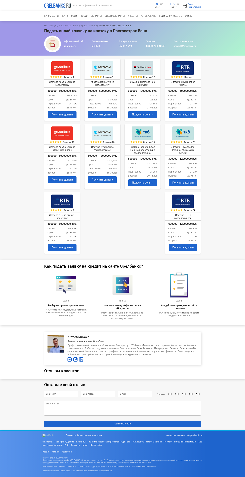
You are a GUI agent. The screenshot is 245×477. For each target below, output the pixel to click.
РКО (66, 445)
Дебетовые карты (115, 16)
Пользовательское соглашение (147, 442)
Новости (168, 442)
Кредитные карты (91, 16)
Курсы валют (51, 16)
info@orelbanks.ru (194, 435)
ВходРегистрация (194, 5)
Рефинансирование (170, 16)
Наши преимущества (64, 442)
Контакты (81, 442)
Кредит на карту (89, 25)
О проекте (47, 442)
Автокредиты (148, 16)
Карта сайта (96, 445)
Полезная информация (185, 442)
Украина (56, 452)
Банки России (70, 16)
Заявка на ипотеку (79, 445)
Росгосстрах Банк (69, 25)
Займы (188, 16)
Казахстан (67, 452)
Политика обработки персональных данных (109, 442)
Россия (45, 452)
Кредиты (133, 16)
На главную (50, 25)
